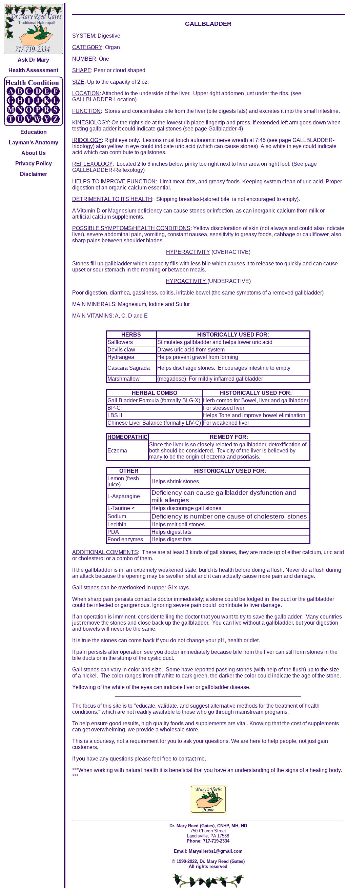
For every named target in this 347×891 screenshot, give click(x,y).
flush (277, 570)
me (201, 759)
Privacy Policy (33, 163)
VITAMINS (100, 316)
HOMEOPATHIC (127, 437)
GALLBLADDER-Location (103, 99)
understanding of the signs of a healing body (288, 770)
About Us (33, 153)
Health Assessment (33, 70)
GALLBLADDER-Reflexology (107, 170)
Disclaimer (33, 174)
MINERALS (101, 304)
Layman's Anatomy (33, 142)
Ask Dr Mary (33, 60)
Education (33, 132)
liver (178, 444)
